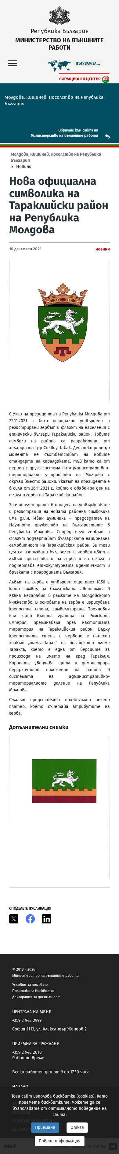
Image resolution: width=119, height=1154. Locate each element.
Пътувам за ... (88, 63)
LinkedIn (46, 918)
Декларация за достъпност (36, 997)
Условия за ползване (30, 985)
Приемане (45, 1127)
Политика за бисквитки (33, 991)
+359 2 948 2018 (27, 1052)
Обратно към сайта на (78, 130)
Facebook (30, 918)
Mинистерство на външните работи (64, 135)
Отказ (77, 1127)
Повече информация (60, 1141)
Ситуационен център (80, 79)
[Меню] (12, 63)
